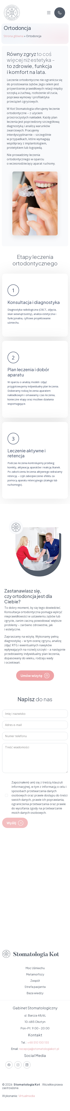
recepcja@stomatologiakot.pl (39, 1049)
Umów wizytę (31, 675)
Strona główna (13, 36)
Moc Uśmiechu (35, 968)
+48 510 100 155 (38, 1042)
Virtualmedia (26, 1096)
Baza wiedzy (35, 993)
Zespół (35, 980)
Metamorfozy (35, 974)
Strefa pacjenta (35, 987)
